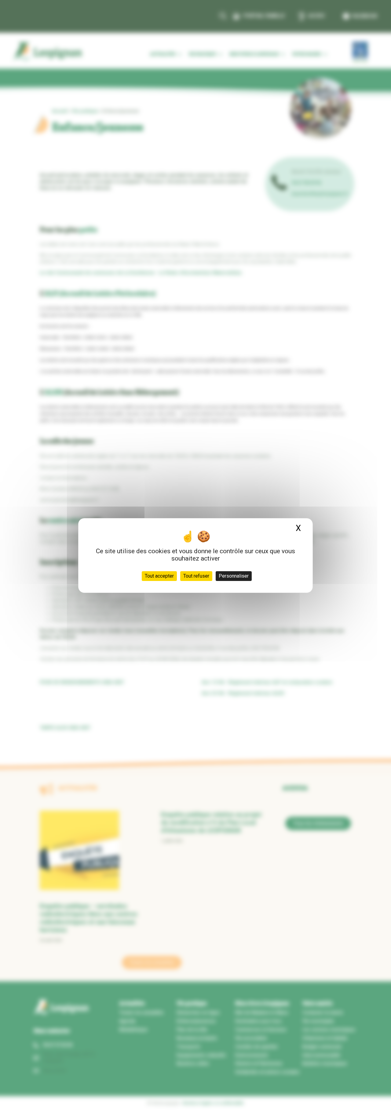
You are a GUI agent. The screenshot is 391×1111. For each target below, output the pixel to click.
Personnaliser (234, 576)
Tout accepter (159, 576)
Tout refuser (196, 576)
